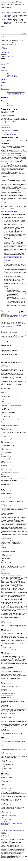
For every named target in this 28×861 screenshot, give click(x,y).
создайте (14, 316)
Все (8, 73)
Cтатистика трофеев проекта (14, 93)
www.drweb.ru (7, 12)
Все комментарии (11, 75)
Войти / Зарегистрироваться (8, 44)
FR (7, 63)
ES (6, 63)
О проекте (3, 830)
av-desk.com (7, 19)
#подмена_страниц (12, 211)
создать (14, 121)
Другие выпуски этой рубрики (9, 130)
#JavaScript (3, 211)
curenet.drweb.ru (8, 22)
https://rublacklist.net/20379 (7, 208)
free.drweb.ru (7, 16)
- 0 (6, 313)
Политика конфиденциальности (15, 830)
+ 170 (2, 313)
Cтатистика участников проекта (15, 94)
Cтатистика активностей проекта (15, 92)
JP (9, 63)
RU (2, 63)
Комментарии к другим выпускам (10, 823)
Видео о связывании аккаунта (11, 325)
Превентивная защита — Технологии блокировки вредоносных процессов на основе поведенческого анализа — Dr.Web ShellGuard (14, 257)
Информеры (10, 105)
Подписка (9, 103)
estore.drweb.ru (7, 15)
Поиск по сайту (5, 31)
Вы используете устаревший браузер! (11, 2)
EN (4, 63)
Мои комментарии (12, 76)
